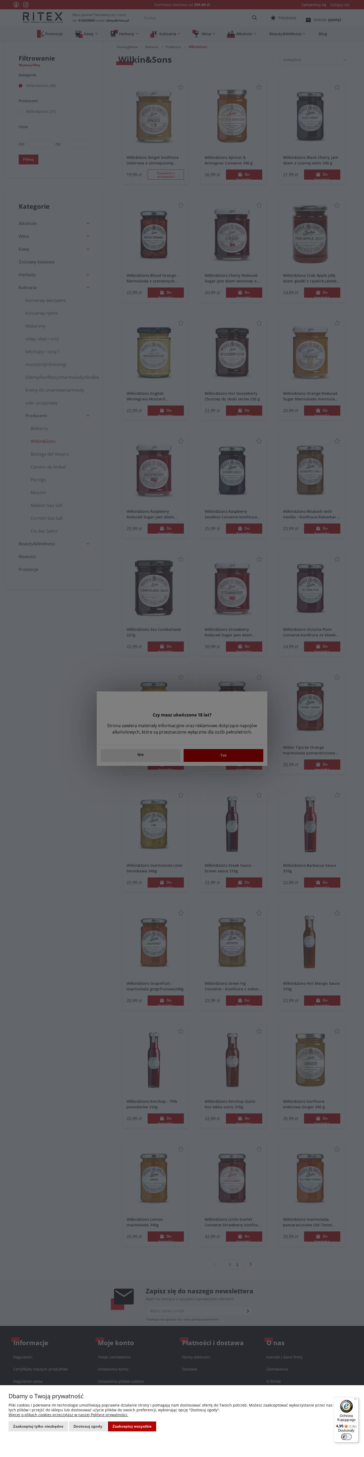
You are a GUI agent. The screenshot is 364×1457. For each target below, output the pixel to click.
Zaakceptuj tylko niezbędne (38, 1426)
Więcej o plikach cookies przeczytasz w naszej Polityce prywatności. (68, 1414)
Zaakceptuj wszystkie (132, 1426)
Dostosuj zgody (88, 1426)
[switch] (346, 1437)
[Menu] (355, 1400)
